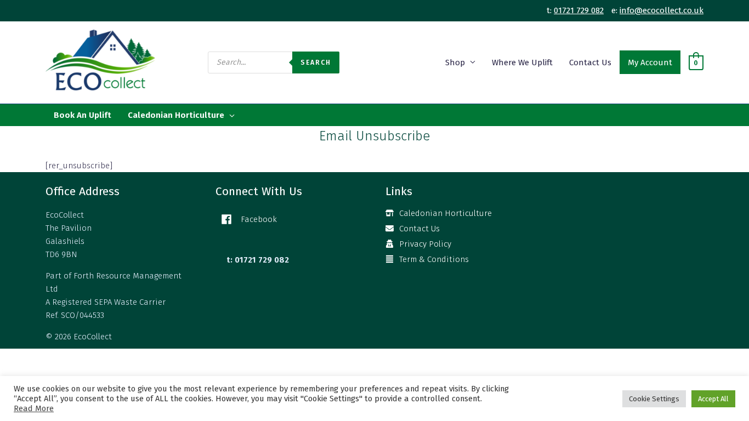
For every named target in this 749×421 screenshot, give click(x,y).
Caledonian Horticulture (176, 115)
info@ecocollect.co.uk (661, 10)
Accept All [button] (713, 399)
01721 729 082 (579, 10)
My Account (650, 62)
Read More (34, 408)
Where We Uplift (522, 62)
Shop (455, 62)
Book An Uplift (82, 115)
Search (315, 62)
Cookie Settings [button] (654, 399)
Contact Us (590, 62)
